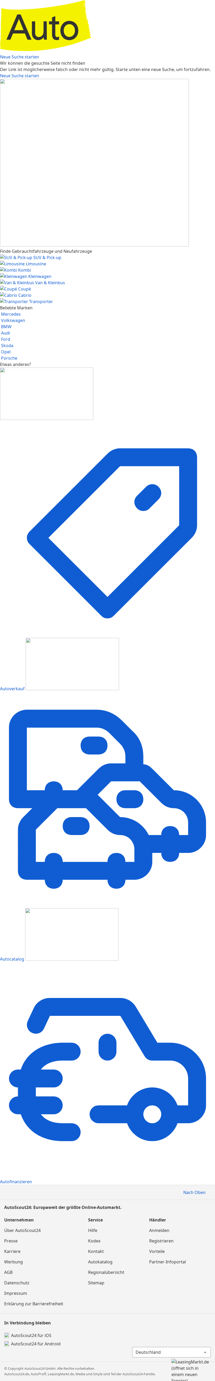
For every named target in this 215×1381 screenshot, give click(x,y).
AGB (8, 1272)
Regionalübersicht (106, 1272)
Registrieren (161, 1241)
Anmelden (159, 1230)
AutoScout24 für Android (36, 1344)
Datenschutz (16, 1283)
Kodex (94, 1241)
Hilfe (92, 1230)
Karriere (12, 1251)
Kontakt (96, 1251)
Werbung (13, 1262)
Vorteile (157, 1251)
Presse (11, 1241)
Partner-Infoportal (167, 1262)
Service (95, 1220)
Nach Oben (194, 1192)
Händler (157, 1220)
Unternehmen (19, 1220)
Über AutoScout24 (22, 1230)
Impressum (15, 1293)
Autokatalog (100, 1262)
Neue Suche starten (19, 57)
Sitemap (96, 1283)
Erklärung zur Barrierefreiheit (33, 1304)
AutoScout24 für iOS (31, 1335)
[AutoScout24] (107, 50)
